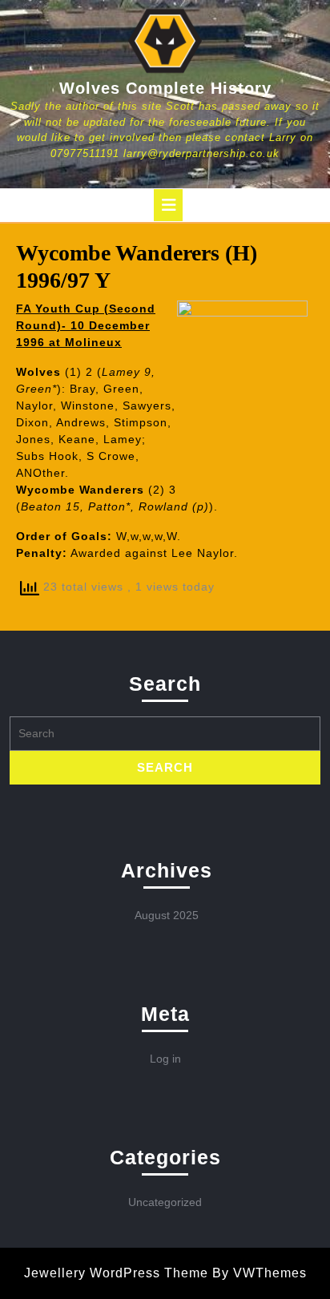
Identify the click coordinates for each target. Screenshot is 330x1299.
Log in (165, 1058)
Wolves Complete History (165, 88)
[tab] (168, 205)
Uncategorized (165, 1202)
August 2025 (167, 915)
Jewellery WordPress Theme (116, 1273)
